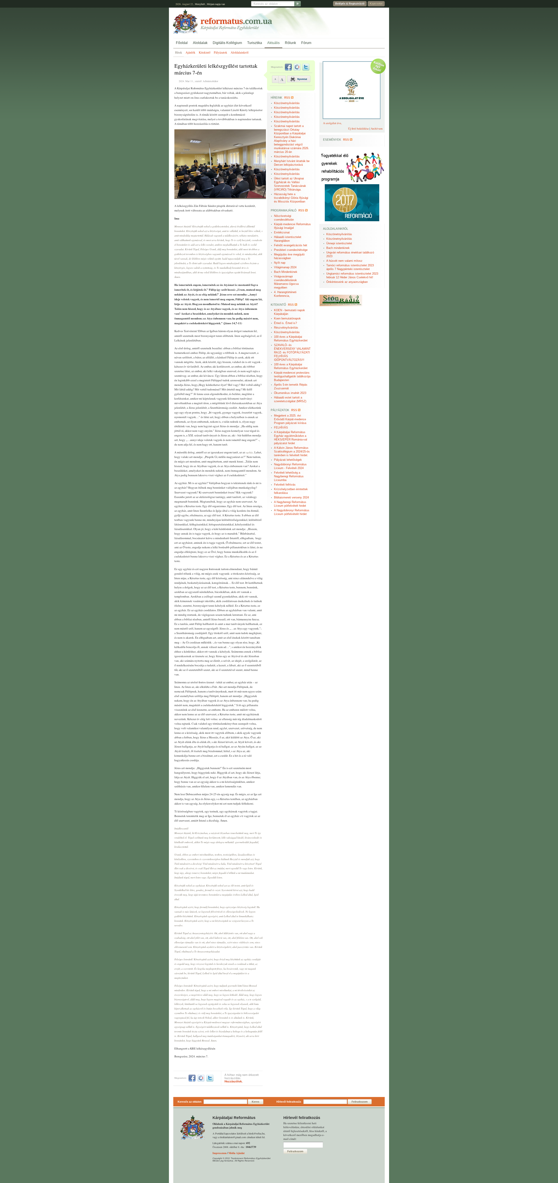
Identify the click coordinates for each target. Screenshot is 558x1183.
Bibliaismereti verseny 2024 (291, 497)
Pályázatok (220, 52)
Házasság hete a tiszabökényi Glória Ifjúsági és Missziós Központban (291, 197)
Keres (255, 1101)
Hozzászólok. (234, 1081)
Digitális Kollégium (227, 43)
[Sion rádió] (340, 305)
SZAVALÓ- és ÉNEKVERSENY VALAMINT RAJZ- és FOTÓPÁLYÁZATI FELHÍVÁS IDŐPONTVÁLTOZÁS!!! (292, 352)
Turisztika (254, 43)
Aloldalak (200, 43)
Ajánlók (190, 52)
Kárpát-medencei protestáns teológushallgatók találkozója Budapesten (292, 376)
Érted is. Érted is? (285, 323)
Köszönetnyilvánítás (287, 103)
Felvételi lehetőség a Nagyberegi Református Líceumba (289, 476)
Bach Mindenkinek (285, 271)
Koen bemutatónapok (287, 318)
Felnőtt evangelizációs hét (290, 245)
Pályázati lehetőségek (288, 459)
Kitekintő (204, 52)
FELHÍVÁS (281, 427)
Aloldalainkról (239, 52)
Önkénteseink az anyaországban (347, 282)
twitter (209, 1078)
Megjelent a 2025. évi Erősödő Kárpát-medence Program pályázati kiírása (290, 419)
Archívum (377, 128)
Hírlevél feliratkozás (288, 1101)
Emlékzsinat (282, 232)
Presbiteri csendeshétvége (291, 249)
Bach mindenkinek (338, 248)
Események (332, 139)
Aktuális (273, 43)
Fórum (306, 43)
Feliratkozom (360, 1101)
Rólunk (290, 43)
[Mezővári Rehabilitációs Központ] (352, 183)
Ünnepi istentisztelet (339, 243)
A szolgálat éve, (332, 123)
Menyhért (200, 4)
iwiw (200, 1078)
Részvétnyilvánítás (286, 327)
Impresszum (219, 1153)
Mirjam (210, 4)
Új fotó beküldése (358, 128)
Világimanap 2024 (285, 267)
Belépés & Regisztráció (349, 3)
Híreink (276, 97)
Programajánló (283, 210)
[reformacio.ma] (352, 220)
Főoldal (182, 43)
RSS (287, 97)
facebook (192, 1078)
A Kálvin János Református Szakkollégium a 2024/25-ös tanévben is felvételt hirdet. (292, 451)
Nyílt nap (279, 262)
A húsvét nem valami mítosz (344, 260)
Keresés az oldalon (189, 1101)
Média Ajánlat (236, 1153)
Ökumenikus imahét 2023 (290, 393)
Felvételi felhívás (285, 484)
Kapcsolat (376, 3)
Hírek (178, 52)
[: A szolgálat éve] (350, 118)
